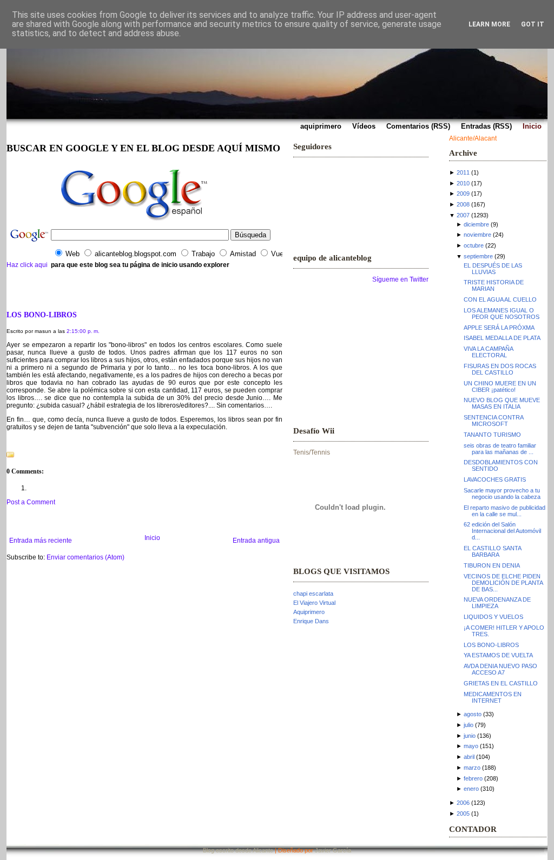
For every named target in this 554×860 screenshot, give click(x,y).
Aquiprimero (309, 612)
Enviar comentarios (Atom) (85, 557)
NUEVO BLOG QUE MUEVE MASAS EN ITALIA (502, 403)
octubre (474, 245)
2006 (463, 802)
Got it (532, 24)
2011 (463, 172)
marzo (472, 767)
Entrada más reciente (40, 540)
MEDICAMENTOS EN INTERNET (493, 697)
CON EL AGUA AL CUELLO (500, 299)
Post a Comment (30, 502)
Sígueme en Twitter (400, 279)
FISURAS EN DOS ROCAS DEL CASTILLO (500, 369)
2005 (463, 813)
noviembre (477, 234)
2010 (463, 183)
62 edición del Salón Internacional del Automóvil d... (502, 531)
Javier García (333, 850)
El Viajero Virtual (314, 602)
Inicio (152, 538)
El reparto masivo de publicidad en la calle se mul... (504, 510)
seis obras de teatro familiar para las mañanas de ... (500, 448)
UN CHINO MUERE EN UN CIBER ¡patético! (500, 386)
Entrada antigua (256, 540)
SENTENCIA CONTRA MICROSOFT (493, 420)
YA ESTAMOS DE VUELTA (498, 655)
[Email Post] (7, 441)
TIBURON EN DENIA (492, 565)
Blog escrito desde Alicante (238, 850)
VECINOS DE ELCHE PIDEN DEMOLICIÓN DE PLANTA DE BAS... (503, 582)
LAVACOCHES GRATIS (495, 479)
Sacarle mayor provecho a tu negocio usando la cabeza (502, 493)
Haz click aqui (27, 265)
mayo (471, 746)
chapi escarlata (313, 593)
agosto (473, 714)
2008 (463, 204)
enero (471, 788)
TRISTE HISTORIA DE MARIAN (494, 285)
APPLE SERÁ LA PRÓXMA (499, 327)
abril (469, 757)
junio (470, 735)
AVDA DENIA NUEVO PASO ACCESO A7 (500, 669)
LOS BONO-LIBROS (41, 314)
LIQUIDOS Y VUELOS (493, 617)
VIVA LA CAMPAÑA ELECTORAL (488, 351)
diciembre (476, 224)
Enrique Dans (311, 621)
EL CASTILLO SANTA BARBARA (492, 551)
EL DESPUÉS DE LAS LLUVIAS (493, 268)
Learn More (489, 24)
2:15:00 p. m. (83, 331)
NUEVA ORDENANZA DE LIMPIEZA (497, 602)
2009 (463, 193)
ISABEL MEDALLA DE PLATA (502, 338)
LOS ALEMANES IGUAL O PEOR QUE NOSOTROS (501, 313)
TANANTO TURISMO (492, 434)
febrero (473, 778)
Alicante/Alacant (473, 138)
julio (468, 725)
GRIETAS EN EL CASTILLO (501, 683)
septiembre (478, 256)
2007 (463, 215)
